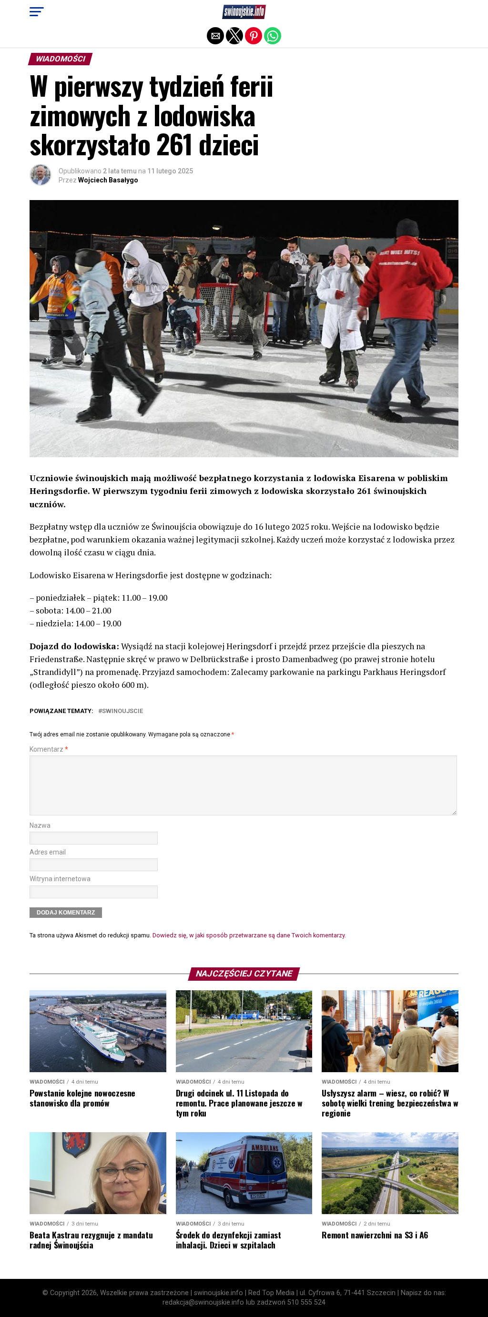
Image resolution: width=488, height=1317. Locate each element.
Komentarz (49, 749)
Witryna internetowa (60, 879)
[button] (37, 12)
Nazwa (40, 825)
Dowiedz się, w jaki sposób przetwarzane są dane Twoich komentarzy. (249, 935)
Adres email (48, 852)
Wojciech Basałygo (108, 180)
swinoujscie (122, 711)
